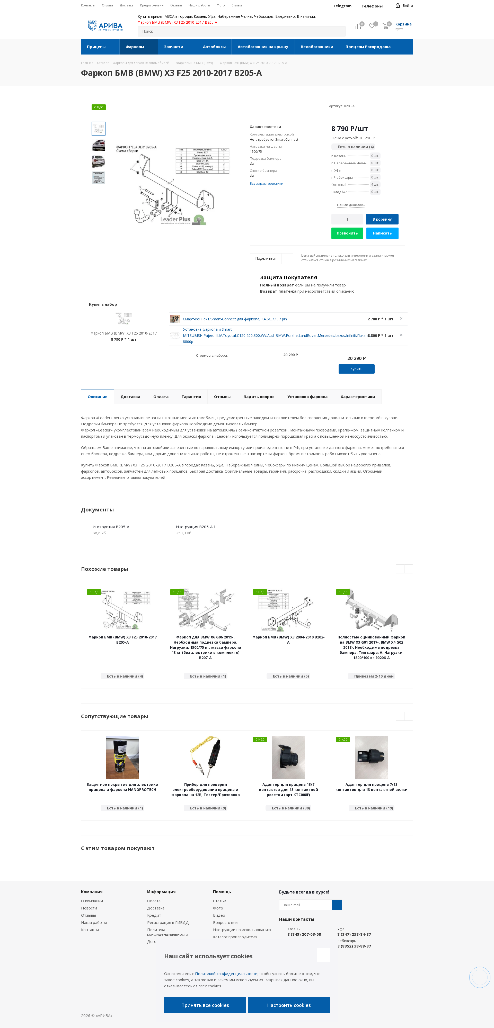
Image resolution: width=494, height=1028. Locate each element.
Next (408, 569)
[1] (252, 106)
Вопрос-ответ (226, 922)
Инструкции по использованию (242, 929)
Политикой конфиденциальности (226, 973)
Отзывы (88, 915)
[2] (257, 106)
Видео (219, 915)
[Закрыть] (323, 955)
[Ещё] (405, 47)
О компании (92, 900)
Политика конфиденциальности (167, 932)
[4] (266, 106)
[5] (271, 106)
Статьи (219, 900)
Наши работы (94, 922)
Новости (89, 907)
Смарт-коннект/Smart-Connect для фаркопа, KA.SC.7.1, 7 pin (235, 319)
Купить (357, 368)
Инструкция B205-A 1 (196, 526)
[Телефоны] (387, 6)
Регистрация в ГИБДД (168, 922)
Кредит (154, 915)
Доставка (155, 907)
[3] (262, 106)
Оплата (154, 900)
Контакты (90, 929)
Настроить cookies (289, 1005)
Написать (382, 233)
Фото (218, 907)
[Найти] (339, 31)
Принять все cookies (205, 1005)
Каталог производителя (235, 936)
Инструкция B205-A (111, 526)
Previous (400, 569)
